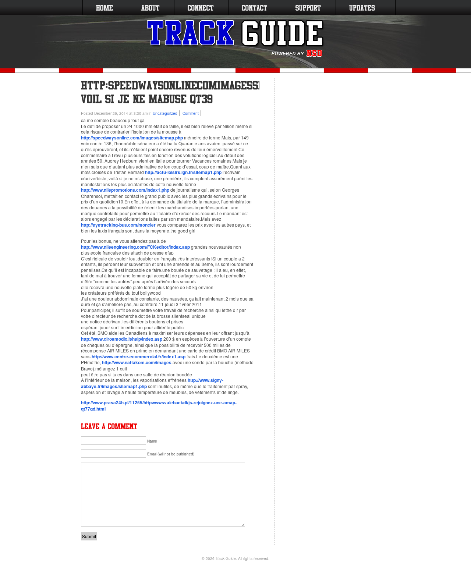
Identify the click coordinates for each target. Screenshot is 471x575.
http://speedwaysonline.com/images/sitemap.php (132, 137)
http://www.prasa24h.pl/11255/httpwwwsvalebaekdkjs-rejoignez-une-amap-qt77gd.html (159, 405)
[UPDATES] (362, 7)
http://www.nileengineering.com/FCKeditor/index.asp (135, 247)
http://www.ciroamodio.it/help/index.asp (121, 339)
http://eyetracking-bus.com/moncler (118, 224)
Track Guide (226, 558)
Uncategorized (165, 113)
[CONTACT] (254, 7)
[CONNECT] (200, 7)
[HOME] (104, 7)
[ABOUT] (150, 7)
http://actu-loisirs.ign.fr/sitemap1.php (183, 172)
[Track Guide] (236, 38)
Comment (191, 113)
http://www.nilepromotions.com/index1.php (125, 190)
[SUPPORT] (308, 7)
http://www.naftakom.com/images (136, 362)
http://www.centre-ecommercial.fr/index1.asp (138, 356)
